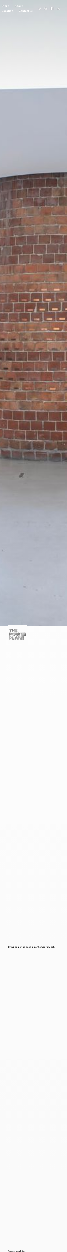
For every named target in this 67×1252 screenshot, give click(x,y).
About (19, 5)
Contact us (26, 10)
